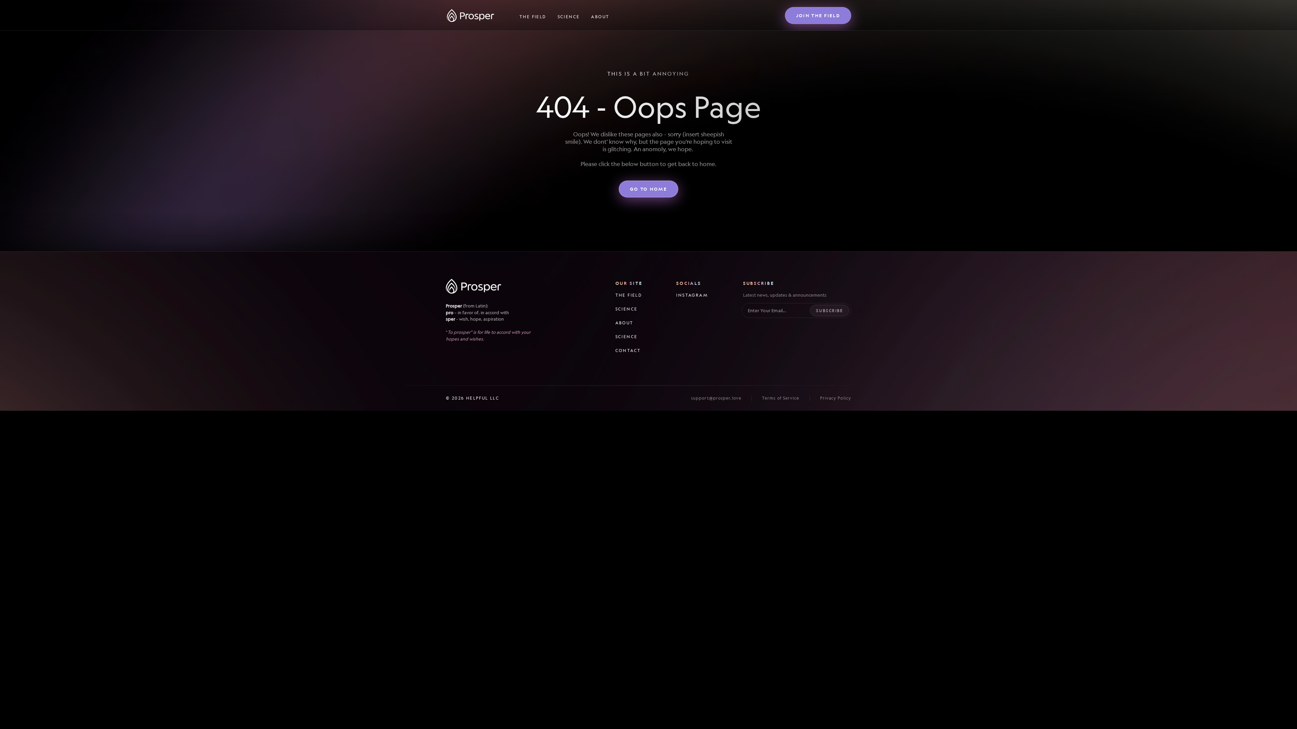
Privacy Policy (835, 398)
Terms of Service (780, 398)
